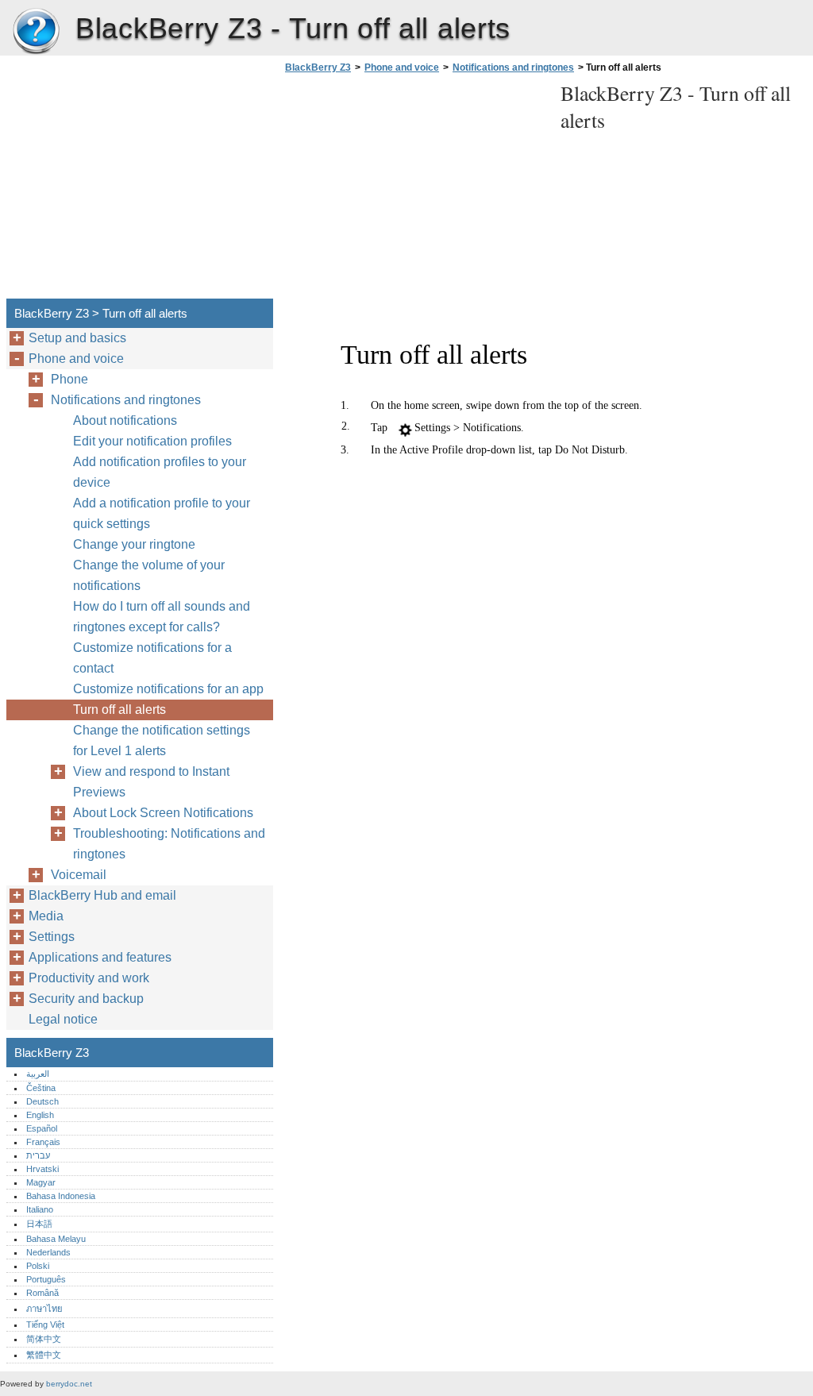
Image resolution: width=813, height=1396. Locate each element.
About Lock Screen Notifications (163, 812)
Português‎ (46, 1279)
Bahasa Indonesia (60, 1196)
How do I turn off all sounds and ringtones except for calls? (161, 617)
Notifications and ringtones (513, 67)
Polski (37, 1266)
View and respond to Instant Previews (151, 782)
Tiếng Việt (45, 1324)
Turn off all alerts (119, 709)
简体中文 (43, 1339)
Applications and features (100, 957)
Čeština (41, 1088)
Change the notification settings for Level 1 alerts (161, 740)
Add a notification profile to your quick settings (161, 513)
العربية (37, 1073)
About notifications (125, 420)
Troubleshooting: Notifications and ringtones (169, 844)
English (40, 1115)
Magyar (41, 1182)
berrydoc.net (69, 1383)
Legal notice (63, 1019)
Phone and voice (401, 67)
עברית (38, 1155)
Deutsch (42, 1101)
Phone (69, 379)
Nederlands (48, 1252)
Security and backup (86, 998)
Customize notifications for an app (168, 689)
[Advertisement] (414, 190)
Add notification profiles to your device (159, 472)
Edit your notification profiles (152, 441)
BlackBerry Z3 (36, 32)
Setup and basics (77, 338)
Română (42, 1293)
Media (46, 916)
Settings (52, 936)
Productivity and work (89, 978)
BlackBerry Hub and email (102, 895)
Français (43, 1142)
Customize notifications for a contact (152, 658)
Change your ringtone (134, 544)
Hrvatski (42, 1169)
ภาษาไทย (44, 1308)
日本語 (39, 1223)
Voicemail (78, 874)
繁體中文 (43, 1354)
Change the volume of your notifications (149, 575)
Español (41, 1128)
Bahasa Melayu (56, 1239)
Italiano (39, 1209)
